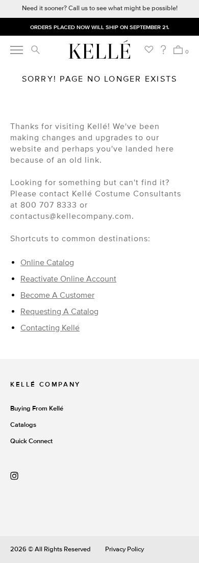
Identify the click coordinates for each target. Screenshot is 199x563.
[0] (178, 50)
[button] (35, 49)
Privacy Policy (124, 549)
